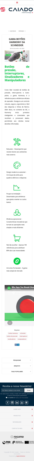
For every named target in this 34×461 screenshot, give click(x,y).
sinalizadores (11, 339)
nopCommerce (20, 456)
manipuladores (22, 339)
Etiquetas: (17, 330)
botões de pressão (12, 336)
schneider (23, 333)
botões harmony (13, 333)
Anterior (13, 31)
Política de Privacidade (21, 397)
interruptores (23, 336)
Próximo (21, 31)
